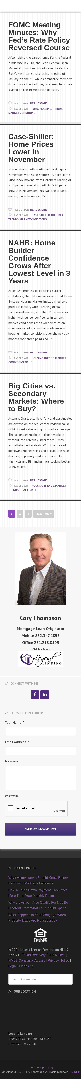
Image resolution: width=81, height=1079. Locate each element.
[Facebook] (35, 694)
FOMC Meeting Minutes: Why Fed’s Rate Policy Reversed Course (39, 36)
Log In (76, 1071)
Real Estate (38, 103)
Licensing (26, 966)
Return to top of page (41, 1067)
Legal (12, 966)
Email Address (17, 742)
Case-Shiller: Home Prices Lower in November (31, 148)
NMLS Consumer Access (26, 960)
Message (11, 761)
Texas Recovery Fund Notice (43, 955)
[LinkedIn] (44, 694)
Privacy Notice (58, 960)
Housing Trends (51, 108)
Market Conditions (21, 113)
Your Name (15, 722)
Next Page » (44, 513)
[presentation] (36, 809)
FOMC (35, 108)
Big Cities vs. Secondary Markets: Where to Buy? (36, 397)
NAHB (28, 362)
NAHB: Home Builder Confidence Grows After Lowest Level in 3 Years (39, 262)
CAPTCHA (12, 796)
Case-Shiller (41, 215)
